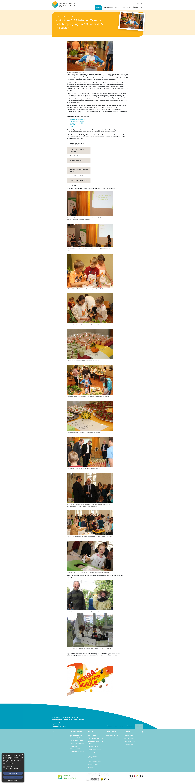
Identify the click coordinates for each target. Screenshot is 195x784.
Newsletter (139, 726)
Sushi (71, 127)
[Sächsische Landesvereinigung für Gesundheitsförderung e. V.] (63, 5)
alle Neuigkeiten (74, 17)
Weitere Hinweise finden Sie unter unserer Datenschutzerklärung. (12, 762)
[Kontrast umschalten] (137, 3)
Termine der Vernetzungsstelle (75, 747)
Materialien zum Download (92, 757)
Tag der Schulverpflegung (77, 743)
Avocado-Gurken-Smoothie (77, 119)
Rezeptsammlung (93, 764)
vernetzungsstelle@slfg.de (59, 727)
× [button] (22, 754)
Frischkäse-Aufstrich (75, 125)
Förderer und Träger (129, 741)
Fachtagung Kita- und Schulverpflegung (76, 736)
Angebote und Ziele (129, 735)
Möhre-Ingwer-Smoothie (77, 121)
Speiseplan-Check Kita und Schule (95, 742)
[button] (13, 780)
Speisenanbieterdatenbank (95, 738)
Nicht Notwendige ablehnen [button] (13, 777)
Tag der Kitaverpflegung (76, 740)
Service (117, 7)
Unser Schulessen (93, 753)
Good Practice (92, 735)
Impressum (122, 726)
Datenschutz (130, 726)
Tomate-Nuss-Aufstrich (76, 123)
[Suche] (141, 7)
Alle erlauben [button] (13, 773)
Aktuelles (98, 7)
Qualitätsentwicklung (112, 735)
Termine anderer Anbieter (77, 751)
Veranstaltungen (108, 7)
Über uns (135, 7)
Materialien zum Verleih (94, 761)
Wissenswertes (126, 7)
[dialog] (13, 767)
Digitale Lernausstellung (94, 750)
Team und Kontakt (112, 726)
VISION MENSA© (93, 746)
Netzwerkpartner (128, 745)
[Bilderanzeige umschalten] (141, 3)
